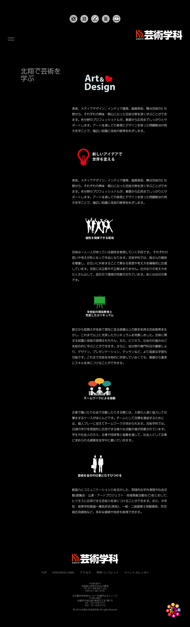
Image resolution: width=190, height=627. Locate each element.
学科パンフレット (107, 572)
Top (44, 572)
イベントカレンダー (136, 572)
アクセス (85, 572)
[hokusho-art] (95, 559)
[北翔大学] (159, 35)
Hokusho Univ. (63, 572)
